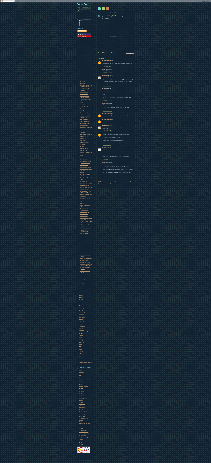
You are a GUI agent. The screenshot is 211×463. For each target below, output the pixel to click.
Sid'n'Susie (81, 347)
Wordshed (81, 442)
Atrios (80, 373)
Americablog (81, 372)
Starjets (80, 349)
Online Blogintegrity (82, 412)
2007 (80, 80)
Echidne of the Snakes (83, 389)
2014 (80, 66)
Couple (80, 315)
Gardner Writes (82, 395)
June (81, 283)
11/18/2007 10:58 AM (107, 175)
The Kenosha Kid (107, 60)
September (82, 277)
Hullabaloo (81, 400)
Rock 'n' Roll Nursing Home (85, 248)
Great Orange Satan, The (84, 396)
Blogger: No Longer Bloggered (86, 187)
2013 (80, 68)
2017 (80, 60)
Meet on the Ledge (83, 159)
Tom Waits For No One (84, 106)
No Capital (81, 409)
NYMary (82, 22)
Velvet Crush (81, 354)
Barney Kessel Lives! (84, 165)
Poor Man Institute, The (83, 418)
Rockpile (80, 344)
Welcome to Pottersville (83, 437)
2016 (80, 62)
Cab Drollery (81, 382)
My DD (80, 405)
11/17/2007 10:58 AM (107, 116)
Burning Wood (81, 363)
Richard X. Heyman (83, 340)
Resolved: (82, 172)
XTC (80, 356)
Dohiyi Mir (81, 388)
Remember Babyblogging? (85, 262)
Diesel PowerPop (83, 150)
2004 (80, 299)
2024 (80, 46)
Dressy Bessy (81, 319)
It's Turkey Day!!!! (83, 140)
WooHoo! (81, 155)
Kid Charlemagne (83, 20)
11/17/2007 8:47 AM (107, 85)
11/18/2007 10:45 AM (107, 159)
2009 (80, 76)
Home (116, 181)
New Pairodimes (82, 407)
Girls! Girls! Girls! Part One (85, 240)
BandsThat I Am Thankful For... (86, 134)
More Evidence (83, 244)
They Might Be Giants (83, 353)
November (82, 83)
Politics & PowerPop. (84, 214)
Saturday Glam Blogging (84, 121)
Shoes (80, 346)
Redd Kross (81, 338)
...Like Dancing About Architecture (85, 362)
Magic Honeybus (83, 196)
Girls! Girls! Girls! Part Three (85, 236)
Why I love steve (83, 102)
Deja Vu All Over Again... (84, 142)
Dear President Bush (84, 125)
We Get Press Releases (85, 250)
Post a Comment (103, 178)
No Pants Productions (83, 411)
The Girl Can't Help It (84, 181)
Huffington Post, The (83, 398)
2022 (80, 50)
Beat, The (81, 310)
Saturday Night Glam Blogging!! (86, 258)
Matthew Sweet (82, 326)
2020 (80, 54)
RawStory (81, 420)
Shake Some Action (84, 119)
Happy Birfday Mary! (84, 242)
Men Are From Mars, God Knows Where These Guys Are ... (86, 200)
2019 (80, 56)
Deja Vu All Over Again (84, 212)
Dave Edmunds (82, 317)
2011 (80, 72)
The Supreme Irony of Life (84, 433)
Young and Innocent (84, 91)
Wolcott (80, 440)
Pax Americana (82, 416)
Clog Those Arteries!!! (84, 136)
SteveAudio (81, 428)
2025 (80, 44)
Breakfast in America (84, 104)
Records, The (81, 337)
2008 (80, 78)
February (82, 291)
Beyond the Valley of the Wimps (86, 194)
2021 (80, 52)
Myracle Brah (81, 330)
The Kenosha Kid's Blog (83, 432)
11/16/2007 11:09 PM (107, 72)
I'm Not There (82, 144)
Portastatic (81, 335)
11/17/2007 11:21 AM (107, 130)
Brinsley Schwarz (82, 312)
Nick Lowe (81, 333)
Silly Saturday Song (84, 216)
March (81, 289)
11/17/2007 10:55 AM (107, 100)
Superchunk (81, 351)
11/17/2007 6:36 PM (107, 145)
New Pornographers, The (84, 331)
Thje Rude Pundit (82, 435)
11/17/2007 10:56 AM (107, 111)
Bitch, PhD (81, 375)
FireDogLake (81, 391)
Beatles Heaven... (83, 110)
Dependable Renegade (83, 386)
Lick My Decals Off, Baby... (85, 167)
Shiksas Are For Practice (85, 123)
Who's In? (82, 203)
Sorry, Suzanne (83, 252)
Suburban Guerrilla (82, 430)
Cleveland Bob (106, 75)
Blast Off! (80, 379)
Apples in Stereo (82, 306)
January (81, 293)
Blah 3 (80, 377)
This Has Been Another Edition (86, 246)
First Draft (81, 393)
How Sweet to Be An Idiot (85, 157)
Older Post (131, 181)
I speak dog (81, 402)
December (82, 81)
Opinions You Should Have (84, 414)
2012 (80, 70)
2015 (80, 64)
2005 (80, 297)
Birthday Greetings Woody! (85, 228)
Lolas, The (81, 324)
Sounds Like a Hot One (84, 185)
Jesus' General (82, 404)
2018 (80, 58)
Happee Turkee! (83, 138)
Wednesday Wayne (84, 94)
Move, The (81, 328)
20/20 (80, 305)
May (81, 285)
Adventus (81, 370)
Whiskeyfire (81, 439)
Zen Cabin (81, 444)
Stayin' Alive (81, 426)
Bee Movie (82, 146)
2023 (80, 48)
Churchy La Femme (84, 108)
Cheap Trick (81, 314)
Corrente (80, 384)
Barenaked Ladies (82, 308)
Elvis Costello (81, 321)
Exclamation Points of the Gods (86, 183)
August (81, 279)
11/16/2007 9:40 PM (107, 66)
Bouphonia (81, 380)
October (81, 275)
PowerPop (82, 4)
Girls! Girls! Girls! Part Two (85, 238)
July (81, 281)
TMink (104, 132)
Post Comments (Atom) (108, 183)
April (81, 287)
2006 (80, 295)
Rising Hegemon (82, 421)
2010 (80, 74)
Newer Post (100, 181)
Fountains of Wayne (83, 322)
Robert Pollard (81, 342)
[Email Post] (124, 53)
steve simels (106, 147)
